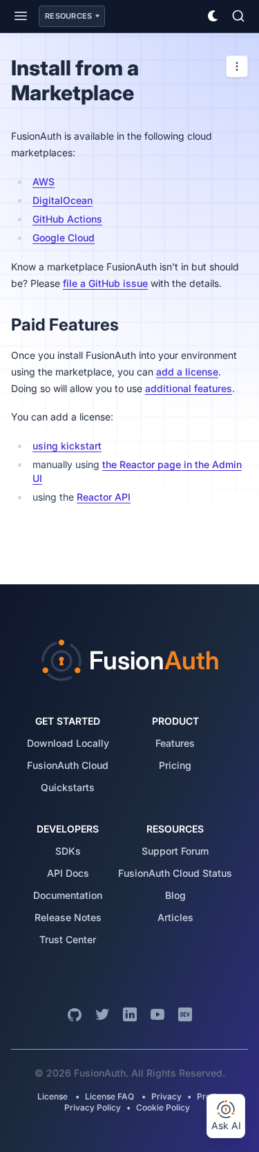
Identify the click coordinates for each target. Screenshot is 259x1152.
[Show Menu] (20, 16)
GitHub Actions (67, 219)
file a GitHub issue (105, 283)
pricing (175, 765)
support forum (175, 851)
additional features (188, 388)
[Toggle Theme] (213, 16)
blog (175, 895)
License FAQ (109, 1096)
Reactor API (104, 497)
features (175, 743)
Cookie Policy (163, 1107)
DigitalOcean (62, 200)
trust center (67, 939)
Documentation (67, 895)
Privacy (166, 1096)
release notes (68, 917)
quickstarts (68, 787)
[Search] (238, 16)
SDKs (68, 851)
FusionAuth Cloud (67, 765)
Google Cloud (63, 237)
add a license (187, 372)
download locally (68, 743)
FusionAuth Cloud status (175, 873)
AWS (43, 181)
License (53, 1096)
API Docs (68, 873)
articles (175, 917)
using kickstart (67, 446)
